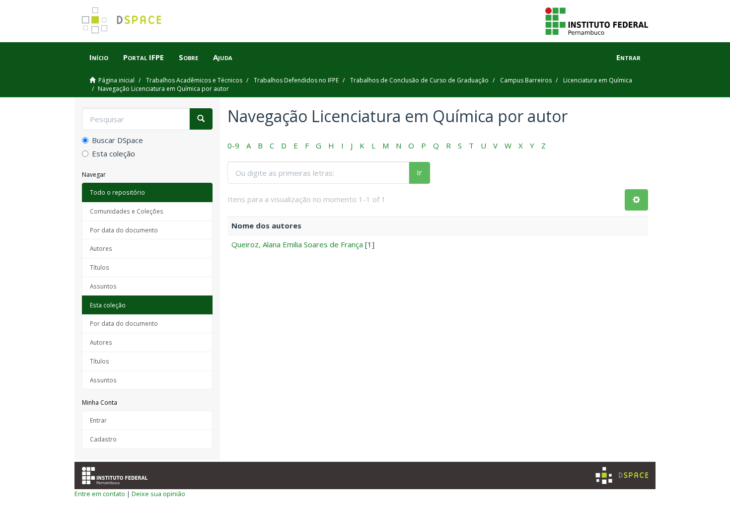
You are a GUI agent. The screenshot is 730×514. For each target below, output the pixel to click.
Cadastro (103, 439)
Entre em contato (99, 493)
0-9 (233, 145)
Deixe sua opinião (158, 493)
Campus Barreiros (526, 80)
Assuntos (103, 286)
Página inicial (116, 80)
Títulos (99, 267)
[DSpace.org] (621, 475)
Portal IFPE (143, 57)
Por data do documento (124, 230)
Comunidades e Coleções (126, 211)
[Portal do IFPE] (596, 20)
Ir (419, 172)
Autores (101, 248)
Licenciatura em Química (597, 80)
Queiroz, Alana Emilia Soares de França (297, 244)
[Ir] (201, 119)
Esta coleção (113, 153)
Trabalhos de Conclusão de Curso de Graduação (419, 80)
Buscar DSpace (117, 140)
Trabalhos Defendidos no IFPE (296, 80)
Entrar (98, 420)
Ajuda (222, 57)
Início (98, 57)
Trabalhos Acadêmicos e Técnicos (194, 80)
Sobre (188, 57)
